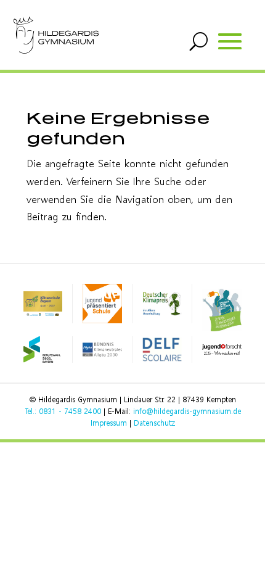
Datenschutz (154, 423)
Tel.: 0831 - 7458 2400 (63, 411)
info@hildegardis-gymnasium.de (187, 411)
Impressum (109, 423)
